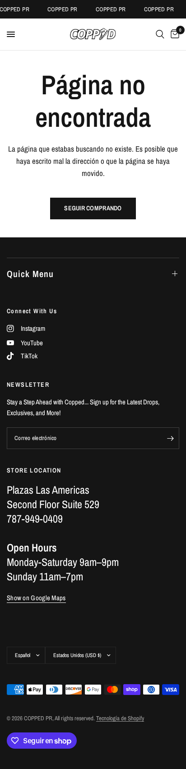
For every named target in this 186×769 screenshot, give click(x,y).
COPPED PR (61, 9)
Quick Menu (30, 274)
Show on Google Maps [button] (36, 598)
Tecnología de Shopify (120, 718)
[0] (173, 34)
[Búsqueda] (160, 34)
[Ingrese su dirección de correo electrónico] (170, 438)
